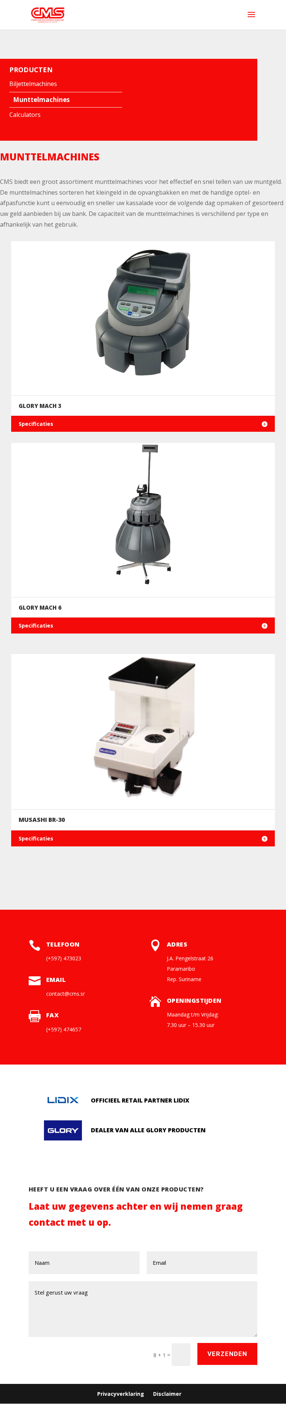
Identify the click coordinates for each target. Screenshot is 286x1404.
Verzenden (227, 1353)
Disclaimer (167, 1393)
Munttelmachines (41, 99)
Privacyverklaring (120, 1393)
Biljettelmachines (33, 84)
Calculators (25, 115)
